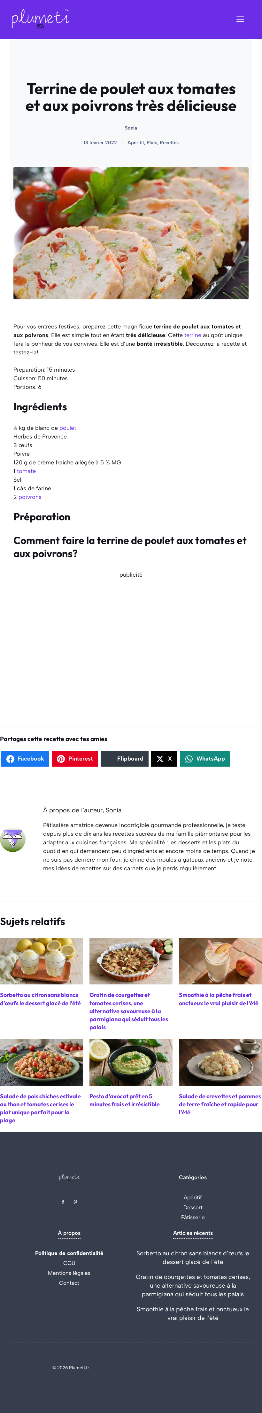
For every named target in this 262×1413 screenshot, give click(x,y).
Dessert (193, 1207)
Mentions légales (69, 1273)
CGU (69, 1263)
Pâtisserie (193, 1217)
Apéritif (193, 1197)
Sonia (131, 128)
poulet (67, 427)
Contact (69, 1283)
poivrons (30, 497)
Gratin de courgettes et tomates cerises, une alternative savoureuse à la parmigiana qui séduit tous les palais (193, 1285)
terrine (192, 335)
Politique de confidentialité (69, 1253)
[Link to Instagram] (75, 1202)
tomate (26, 471)
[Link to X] (63, 1202)
